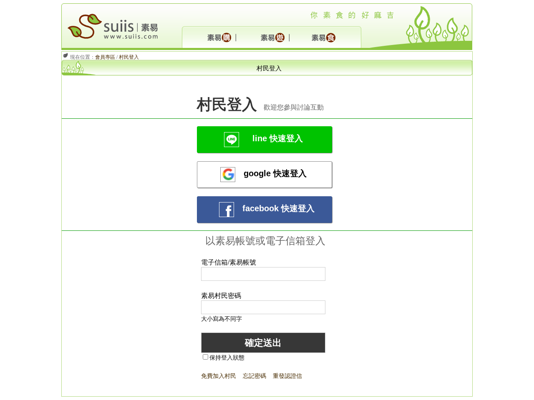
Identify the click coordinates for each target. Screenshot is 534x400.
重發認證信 (287, 375)
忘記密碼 (254, 375)
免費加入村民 (218, 375)
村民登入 (129, 56)
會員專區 (105, 56)
